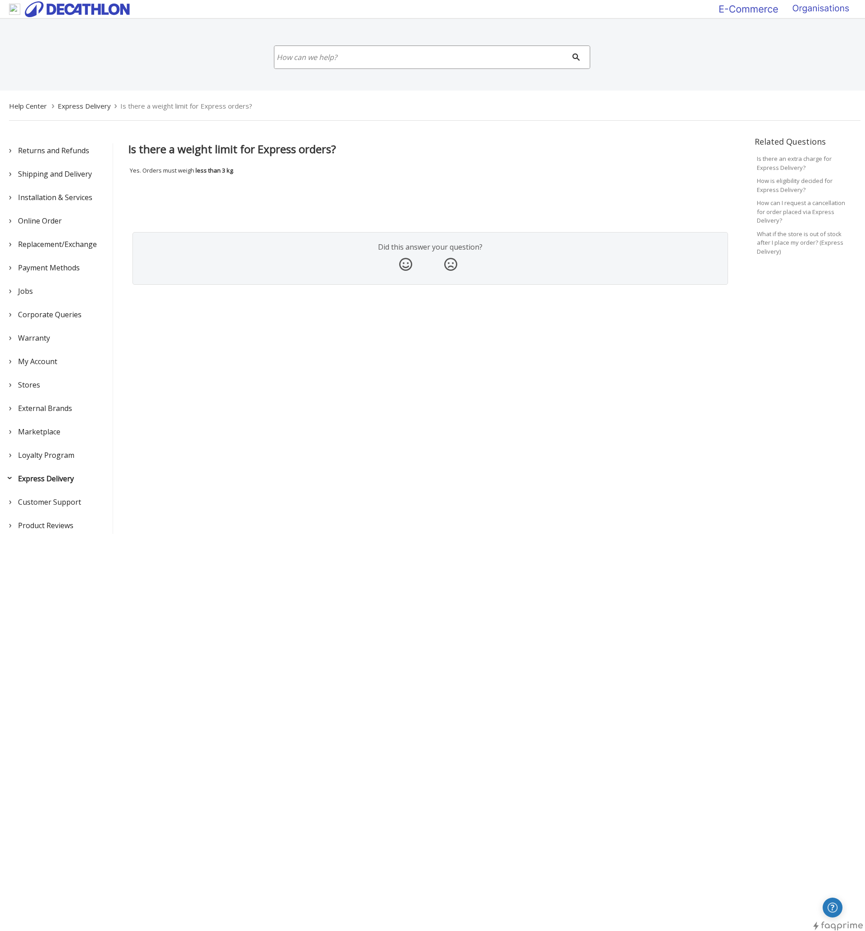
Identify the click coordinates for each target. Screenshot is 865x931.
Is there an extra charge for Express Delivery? (794, 163)
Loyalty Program (46, 455)
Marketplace (39, 432)
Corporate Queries (50, 314)
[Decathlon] (748, 8)
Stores (29, 385)
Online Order (40, 221)
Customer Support (49, 502)
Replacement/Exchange (57, 244)
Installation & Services (55, 197)
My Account (37, 361)
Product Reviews (45, 525)
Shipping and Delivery (55, 174)
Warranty (34, 338)
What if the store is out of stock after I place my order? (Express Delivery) (800, 243)
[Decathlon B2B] (821, 8)
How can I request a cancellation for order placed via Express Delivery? (801, 211)
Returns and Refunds (53, 150)
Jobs (25, 291)
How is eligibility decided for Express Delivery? (795, 185)
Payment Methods (49, 268)
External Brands (45, 408)
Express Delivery (46, 479)
